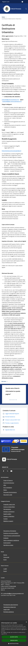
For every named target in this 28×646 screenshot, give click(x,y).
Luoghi (5, 569)
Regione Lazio (5, 2)
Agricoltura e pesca (8, 545)
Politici (5, 490)
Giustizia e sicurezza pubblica (10, 533)
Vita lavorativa (7, 509)
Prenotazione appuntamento (10, 605)
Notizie (5, 555)
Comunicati (6, 557)
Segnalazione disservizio (9, 607)
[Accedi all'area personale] (22, 1)
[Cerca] (26, 9)
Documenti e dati (7, 495)
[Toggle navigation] (3, 8)
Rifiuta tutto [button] (14, 640)
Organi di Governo (8, 480)
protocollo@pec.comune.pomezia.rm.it (12, 101)
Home (3, 17)
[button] (14, 643)
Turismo (5, 519)
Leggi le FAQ (6, 609)
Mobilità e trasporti (8, 521)
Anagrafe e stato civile (9, 504)
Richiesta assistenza (8, 612)
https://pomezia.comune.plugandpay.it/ (11, 151)
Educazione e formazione (9, 531)
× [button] (26, 622)
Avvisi (4, 560)
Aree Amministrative (8, 483)
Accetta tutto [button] (14, 637)
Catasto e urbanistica (8, 516)
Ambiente (5, 538)
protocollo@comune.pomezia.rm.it (10, 100)
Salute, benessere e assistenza (11, 540)
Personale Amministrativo (10, 492)
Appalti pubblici (7, 514)
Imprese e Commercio (8, 511)
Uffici (4, 485)
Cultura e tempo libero (9, 507)
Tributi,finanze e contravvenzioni (11, 535)
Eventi (5, 571)
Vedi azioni (3, 381)
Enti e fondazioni (7, 487)
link (6, 633)
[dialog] (14, 633)
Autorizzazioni (7, 543)
